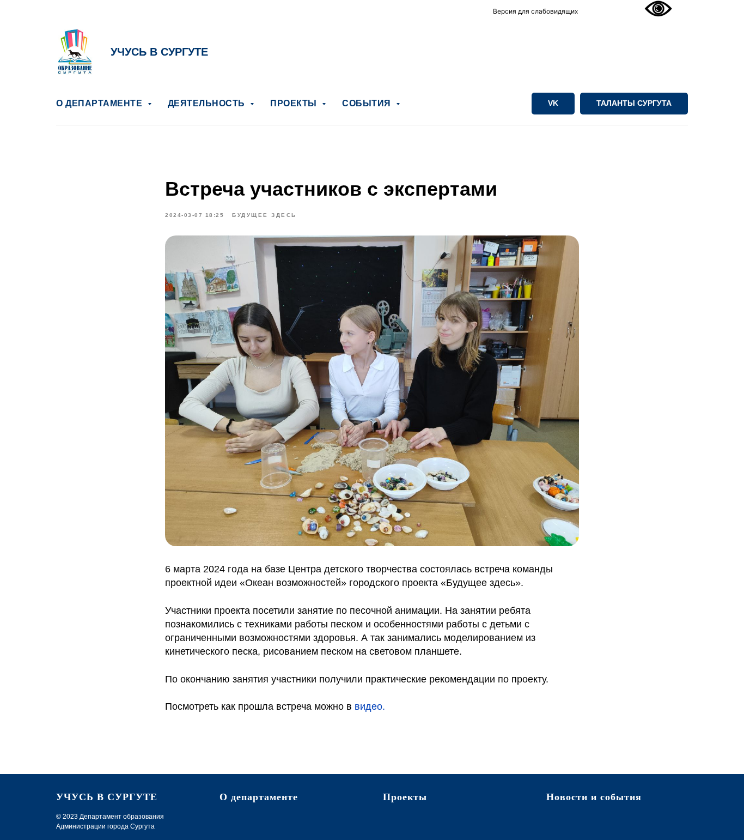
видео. (370, 706)
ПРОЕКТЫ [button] (294, 103)
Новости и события (594, 796)
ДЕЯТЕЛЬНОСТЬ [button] (208, 103)
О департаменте (258, 796)
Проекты (405, 796)
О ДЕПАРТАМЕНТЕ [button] (100, 103)
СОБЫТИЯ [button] (367, 103)
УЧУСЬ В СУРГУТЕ (159, 52)
